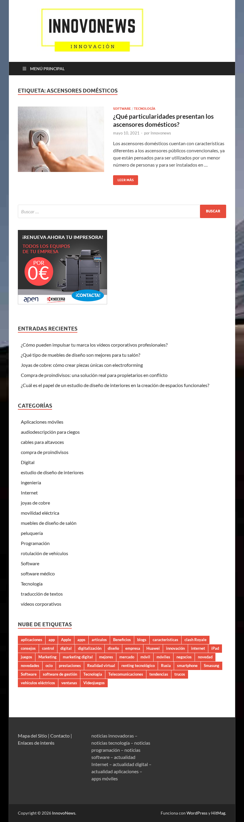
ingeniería (31, 482)
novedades (30, 665)
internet (198, 648)
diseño (113, 648)
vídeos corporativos (41, 604)
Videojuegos (94, 682)
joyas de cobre (35, 502)
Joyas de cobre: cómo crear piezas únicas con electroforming (82, 365)
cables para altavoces (42, 442)
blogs (141, 639)
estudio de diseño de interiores (52, 472)
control (48, 648)
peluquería (32, 533)
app (52, 639)
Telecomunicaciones (125, 674)
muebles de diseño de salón (48, 523)
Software (122, 109)
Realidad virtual (101, 665)
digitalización (89, 648)
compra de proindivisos (44, 452)
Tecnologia (92, 674)
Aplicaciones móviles (42, 422)
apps (81, 639)
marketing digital (78, 657)
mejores (106, 657)
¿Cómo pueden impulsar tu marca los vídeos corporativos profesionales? (94, 344)
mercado (126, 657)
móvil (145, 657)
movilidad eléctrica (40, 513)
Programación (35, 543)
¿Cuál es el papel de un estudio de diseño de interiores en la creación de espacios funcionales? (115, 385)
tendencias (158, 674)
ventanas (69, 682)
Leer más (123, 178)
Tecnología (144, 109)
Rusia (166, 665)
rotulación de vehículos (44, 553)
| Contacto (59, 735)
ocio (49, 665)
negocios (184, 657)
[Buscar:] (122, 211)
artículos (99, 639)
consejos (28, 648)
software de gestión (60, 674)
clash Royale (195, 639)
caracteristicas (165, 639)
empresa (132, 648)
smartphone (187, 665)
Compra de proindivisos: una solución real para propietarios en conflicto (94, 375)
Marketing (47, 657)
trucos (179, 674)
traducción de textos (42, 593)
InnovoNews (63, 812)
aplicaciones (31, 639)
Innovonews (161, 133)
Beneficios (122, 639)
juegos (26, 657)
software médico (38, 573)
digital (66, 648)
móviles (163, 657)
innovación (175, 648)
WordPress (197, 812)
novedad (205, 657)
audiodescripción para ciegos (50, 432)
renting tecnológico (138, 665)
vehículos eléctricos (38, 682)
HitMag (218, 812)
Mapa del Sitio (32, 735)
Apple (66, 639)
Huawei (153, 648)
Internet (29, 492)
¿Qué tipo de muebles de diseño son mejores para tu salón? (80, 355)
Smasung (211, 665)
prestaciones (70, 665)
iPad (215, 648)
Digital (28, 462)
